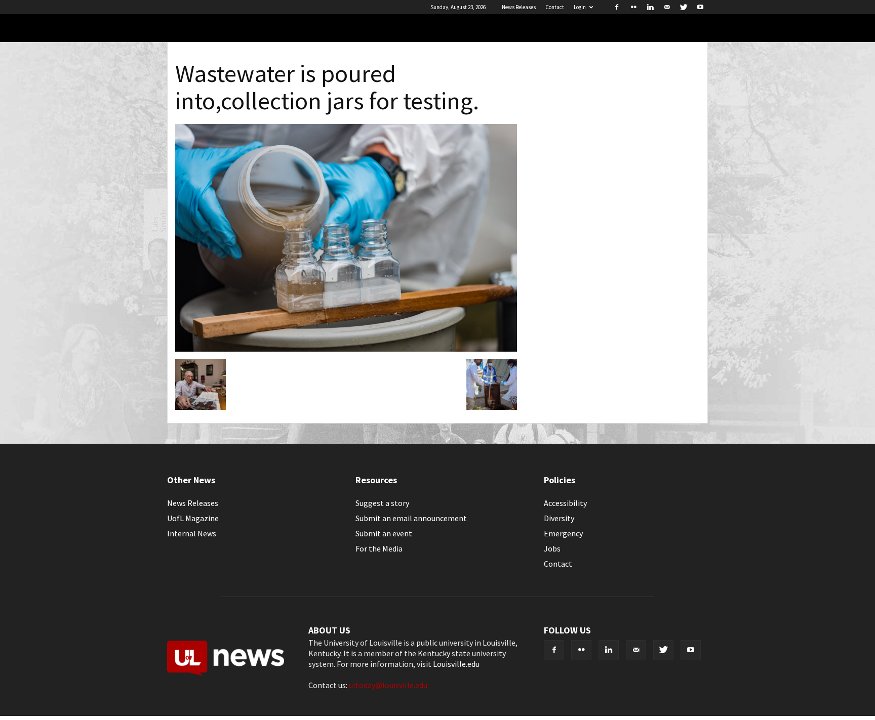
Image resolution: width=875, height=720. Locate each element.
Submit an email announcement (411, 518)
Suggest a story (382, 503)
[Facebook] (616, 7)
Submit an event (383, 533)
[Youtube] (700, 7)
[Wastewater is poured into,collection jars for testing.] (346, 349)
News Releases (519, 7)
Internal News (191, 533)
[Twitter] (683, 7)
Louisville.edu (456, 664)
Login (580, 7)
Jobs (552, 548)
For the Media (379, 548)
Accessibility (565, 503)
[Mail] (666, 7)
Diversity (559, 518)
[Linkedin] (650, 7)
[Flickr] (633, 7)
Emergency (563, 533)
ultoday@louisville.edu (388, 685)
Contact (554, 7)
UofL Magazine (193, 518)
